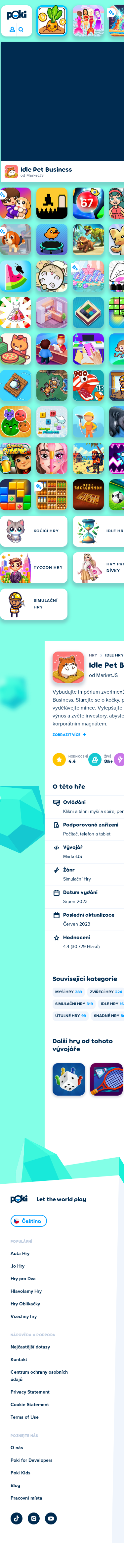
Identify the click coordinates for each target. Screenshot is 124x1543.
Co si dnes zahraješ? (21, 29)
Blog (15, 1485)
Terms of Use (25, 1417)
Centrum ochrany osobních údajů (39, 1376)
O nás (17, 1448)
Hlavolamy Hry (26, 1291)
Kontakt (19, 1359)
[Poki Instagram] (34, 1518)
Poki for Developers (32, 1460)
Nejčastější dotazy (30, 1347)
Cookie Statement (30, 1404)
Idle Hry (114, 655)
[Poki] (16, 15)
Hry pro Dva (23, 1279)
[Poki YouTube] (51, 1518)
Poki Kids (20, 1473)
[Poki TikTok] (16, 1518)
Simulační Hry (74, 1004)
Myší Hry (68, 992)
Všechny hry (24, 1316)
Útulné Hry (70, 1016)
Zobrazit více (67, 734)
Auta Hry (20, 1253)
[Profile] (12, 29)
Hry (93, 655)
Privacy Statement (30, 1392)
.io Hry (17, 1266)
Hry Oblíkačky (25, 1304)
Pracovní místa (26, 1498)
